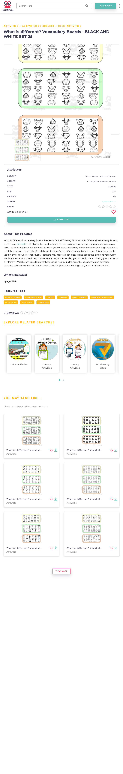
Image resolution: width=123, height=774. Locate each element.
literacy (50, 297)
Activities (11, 26)
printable (21, 244)
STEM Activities (69, 26)
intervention (43, 302)
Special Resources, (94, 176)
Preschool (104, 181)
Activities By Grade (103, 366)
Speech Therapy (109, 176)
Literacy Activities (47, 366)
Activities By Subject (38, 26)
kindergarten (10, 302)
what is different (12, 297)
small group (27, 302)
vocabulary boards (33, 297)
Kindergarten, (93, 181)
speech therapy (79, 297)
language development (101, 297)
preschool (63, 297)
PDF (114, 191)
